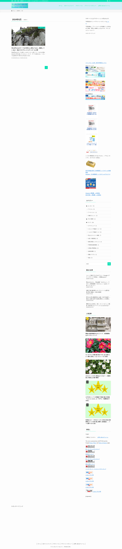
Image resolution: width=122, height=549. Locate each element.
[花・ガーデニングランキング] (90, 447)
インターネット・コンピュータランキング (96, 469)
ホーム (39, 543)
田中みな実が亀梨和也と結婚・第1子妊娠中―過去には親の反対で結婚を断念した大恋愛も (98, 299)
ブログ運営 (91, 219)
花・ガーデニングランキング (93, 449)
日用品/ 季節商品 (93, 248)
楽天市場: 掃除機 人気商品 (93, 195)
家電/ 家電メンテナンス (95, 241)
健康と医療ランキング (90, 464)
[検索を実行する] (109, 263)
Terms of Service (103, 443)
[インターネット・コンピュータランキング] (90, 467)
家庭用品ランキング (90, 454)
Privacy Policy (92, 443)
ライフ (91, 222)
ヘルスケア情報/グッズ (94, 232)
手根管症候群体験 (93, 245)
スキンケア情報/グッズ (94, 229)
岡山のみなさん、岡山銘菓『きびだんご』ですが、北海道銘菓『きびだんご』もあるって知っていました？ (97, 284)
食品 (90, 257)
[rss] (107, 1)
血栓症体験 (92, 251)
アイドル (91, 209)
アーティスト (92, 212)
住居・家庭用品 (93, 238)
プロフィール (56, 543)
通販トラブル (92, 254)
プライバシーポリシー (66, 543)
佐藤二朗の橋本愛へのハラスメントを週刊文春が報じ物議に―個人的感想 (97, 292)
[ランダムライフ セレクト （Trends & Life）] (19, 5)
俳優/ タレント (92, 215)
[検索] (110, 1)
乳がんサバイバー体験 (94, 235)
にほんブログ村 (90, 475)
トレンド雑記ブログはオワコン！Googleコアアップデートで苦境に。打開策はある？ (98, 277)
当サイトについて (47, 543)
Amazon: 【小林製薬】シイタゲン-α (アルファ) (98, 174)
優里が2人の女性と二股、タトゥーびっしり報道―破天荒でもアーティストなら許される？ (98, 305)
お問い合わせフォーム (102, 437)
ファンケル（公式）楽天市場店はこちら (96, 62)
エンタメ (91, 206)
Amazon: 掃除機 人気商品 (93, 193)
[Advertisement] (98, 48)
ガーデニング (92, 225)
